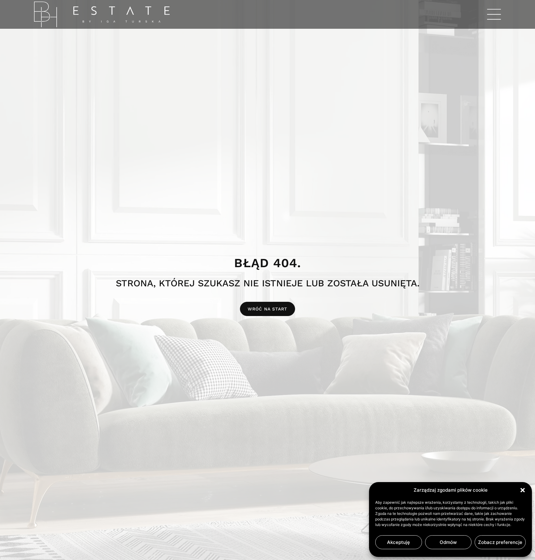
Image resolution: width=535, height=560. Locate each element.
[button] (523, 490)
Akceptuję (398, 542)
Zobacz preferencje (500, 542)
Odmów (448, 542)
